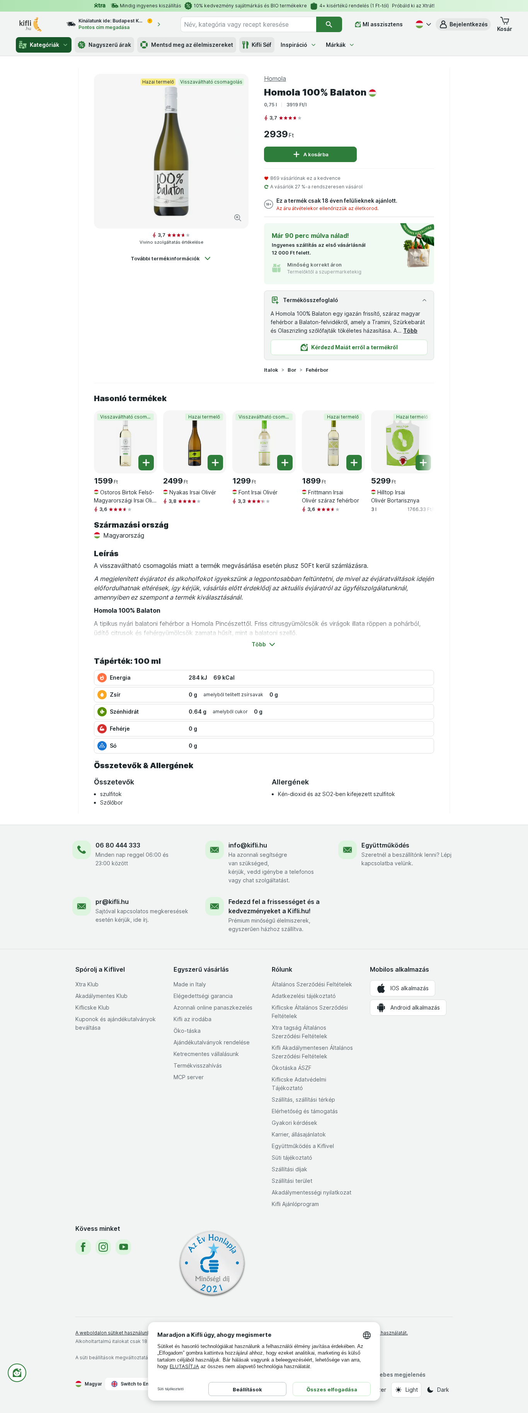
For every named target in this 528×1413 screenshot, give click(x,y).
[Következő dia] (418, 439)
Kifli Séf (261, 44)
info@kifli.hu (247, 845)
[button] (463, 24)
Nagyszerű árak (110, 44)
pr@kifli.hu (112, 902)
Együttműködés (385, 845)
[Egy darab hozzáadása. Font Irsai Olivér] (285, 462)
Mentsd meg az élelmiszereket (192, 44)
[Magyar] (422, 24)
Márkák (336, 44)
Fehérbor (317, 370)
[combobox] (248, 24)
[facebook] (83, 1247)
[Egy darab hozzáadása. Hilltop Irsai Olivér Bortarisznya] (423, 462)
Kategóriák (44, 44)
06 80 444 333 (117, 845)
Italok (271, 370)
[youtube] (123, 1247)
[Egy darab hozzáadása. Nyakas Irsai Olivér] (215, 462)
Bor (292, 370)
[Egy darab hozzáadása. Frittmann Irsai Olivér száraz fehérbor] (354, 462)
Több (410, 330)
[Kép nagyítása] (238, 218)
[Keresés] (329, 24)
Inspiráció (294, 44)
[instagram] (103, 1247)
